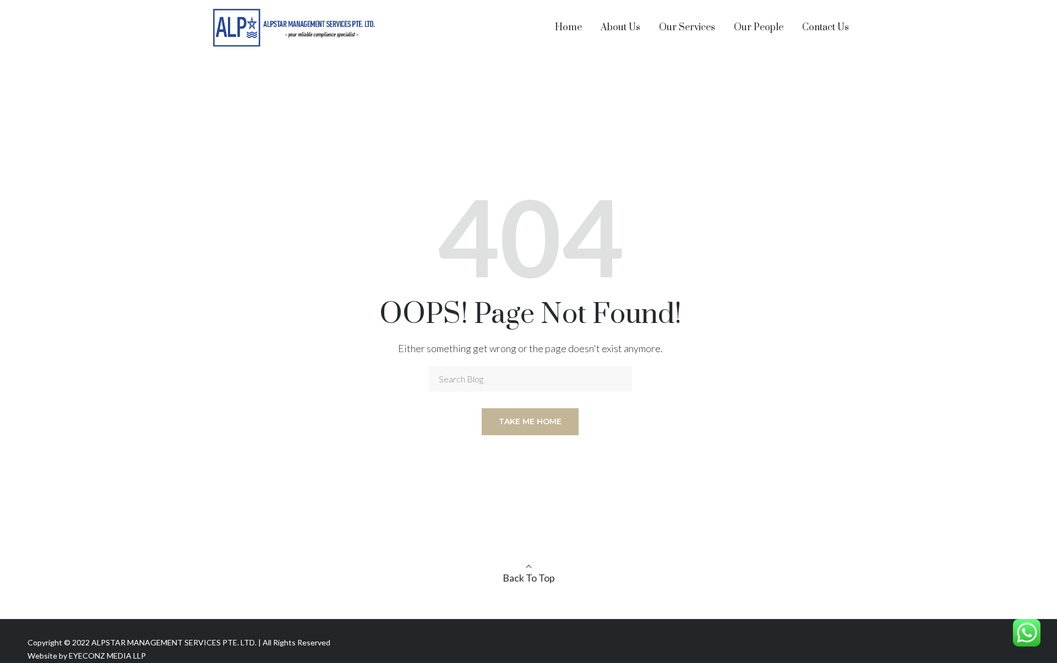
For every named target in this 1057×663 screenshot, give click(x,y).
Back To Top (529, 578)
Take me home (530, 421)
